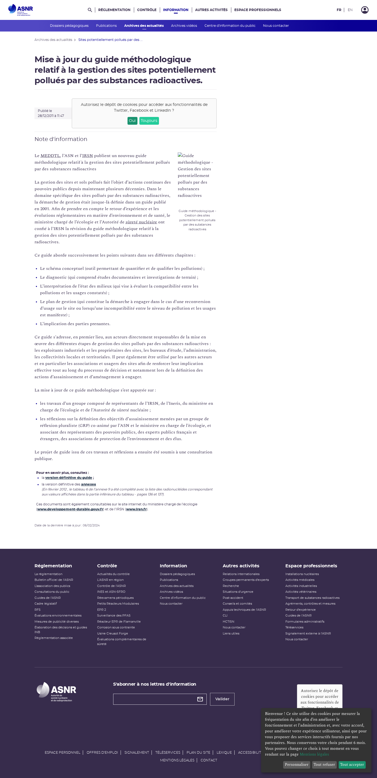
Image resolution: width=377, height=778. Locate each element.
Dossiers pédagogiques (69, 25)
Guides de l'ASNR (47, 597)
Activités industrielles (301, 586)
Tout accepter (352, 764)
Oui (132, 121)
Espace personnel (62, 752)
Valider (222, 699)
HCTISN (228, 621)
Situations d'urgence (238, 591)
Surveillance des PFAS (114, 615)
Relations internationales (241, 574)
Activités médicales (299, 579)
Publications (107, 25)
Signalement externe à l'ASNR (308, 633)
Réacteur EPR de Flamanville (119, 621)
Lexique (224, 752)
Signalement (136, 752)
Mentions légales (177, 760)
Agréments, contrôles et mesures (310, 603)
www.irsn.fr (136, 509)
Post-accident (233, 597)
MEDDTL (50, 155)
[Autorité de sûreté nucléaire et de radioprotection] (20, 10)
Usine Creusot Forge (112, 633)
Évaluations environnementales (57, 615)
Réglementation (114, 10)
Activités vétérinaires (300, 591)
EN (350, 10)
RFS (37, 609)
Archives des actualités (144, 25)
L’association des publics (52, 586)
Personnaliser (297, 764)
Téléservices (294, 627)
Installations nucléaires (302, 574)
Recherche (231, 586)
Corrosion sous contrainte (116, 627)
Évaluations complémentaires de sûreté (121, 642)
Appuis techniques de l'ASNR (244, 609)
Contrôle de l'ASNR (111, 586)
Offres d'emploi (102, 752)
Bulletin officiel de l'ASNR (53, 579)
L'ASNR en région (110, 579)
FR (339, 10)
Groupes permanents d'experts (246, 579)
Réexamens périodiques (115, 597)
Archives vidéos (184, 25)
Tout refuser (324, 764)
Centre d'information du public (230, 25)
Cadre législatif (45, 603)
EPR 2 (101, 609)
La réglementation (48, 574)
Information (176, 10)
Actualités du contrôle (113, 574)
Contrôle (146, 10)
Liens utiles (231, 633)
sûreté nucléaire (141, 222)
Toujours (149, 121)
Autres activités (211, 10)
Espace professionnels (257, 10)
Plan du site (198, 752)
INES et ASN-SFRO (111, 591)
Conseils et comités (237, 603)
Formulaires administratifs (304, 621)
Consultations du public (51, 591)
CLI (225, 615)
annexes (88, 484)
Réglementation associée (53, 637)
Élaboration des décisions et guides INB (60, 630)
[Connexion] (365, 10)
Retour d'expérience (300, 609)
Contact (209, 760)
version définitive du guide (68, 477)
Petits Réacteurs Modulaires (118, 603)
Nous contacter (276, 25)
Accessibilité (250, 752)
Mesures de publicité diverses (56, 621)
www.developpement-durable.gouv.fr (70, 509)
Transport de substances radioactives (312, 597)
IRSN (87, 155)
